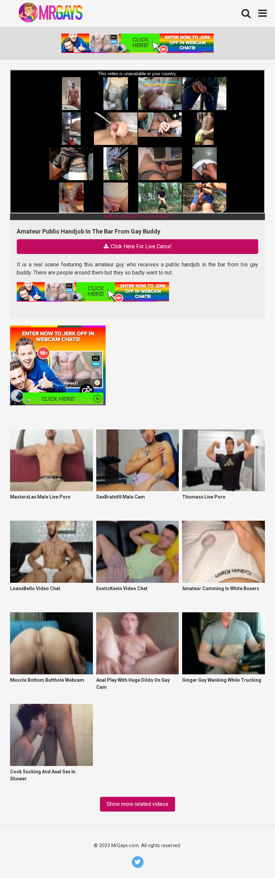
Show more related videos (137, 804)
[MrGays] (60, 13)
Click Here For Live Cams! (140, 246)
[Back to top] (252, 857)
